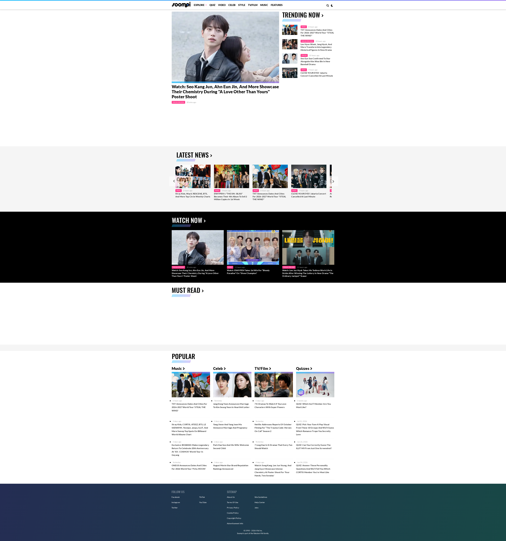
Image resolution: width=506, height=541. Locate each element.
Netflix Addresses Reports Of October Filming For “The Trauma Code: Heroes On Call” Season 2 (273, 427)
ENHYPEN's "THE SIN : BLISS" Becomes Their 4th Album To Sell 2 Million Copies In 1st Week (230, 196)
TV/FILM (252, 5)
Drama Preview (178, 102)
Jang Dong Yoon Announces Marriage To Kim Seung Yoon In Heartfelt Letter (231, 405)
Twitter (175, 507)
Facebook (176, 497)
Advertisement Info (235, 523)
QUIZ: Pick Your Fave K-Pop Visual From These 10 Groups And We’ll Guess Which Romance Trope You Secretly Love (315, 429)
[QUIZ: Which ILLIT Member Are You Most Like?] (315, 384)
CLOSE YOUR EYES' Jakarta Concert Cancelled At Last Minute (317, 74)
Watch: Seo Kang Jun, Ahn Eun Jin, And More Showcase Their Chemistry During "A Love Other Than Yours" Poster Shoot (225, 91)
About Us (231, 497)
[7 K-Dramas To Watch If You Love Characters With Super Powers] (274, 384)
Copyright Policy (234, 518)
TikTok (202, 497)
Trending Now (301, 14)
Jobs (256, 507)
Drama (304, 55)
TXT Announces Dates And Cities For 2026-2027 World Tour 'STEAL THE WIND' (189, 407)
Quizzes (302, 368)
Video (222, 5)
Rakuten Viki (258, 533)
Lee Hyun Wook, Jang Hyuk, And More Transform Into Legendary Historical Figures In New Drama (316, 47)
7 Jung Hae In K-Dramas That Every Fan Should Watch (273, 447)
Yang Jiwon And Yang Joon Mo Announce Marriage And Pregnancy (230, 426)
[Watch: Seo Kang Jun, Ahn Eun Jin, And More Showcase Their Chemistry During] (225, 47)
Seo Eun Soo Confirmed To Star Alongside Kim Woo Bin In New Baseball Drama (315, 61)
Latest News (192, 154)
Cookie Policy (233, 513)
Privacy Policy (233, 507)
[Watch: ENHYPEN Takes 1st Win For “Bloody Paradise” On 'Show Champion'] (253, 247)
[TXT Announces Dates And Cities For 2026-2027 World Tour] (270, 176)
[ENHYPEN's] (231, 176)
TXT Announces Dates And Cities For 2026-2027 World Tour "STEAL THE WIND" (317, 33)
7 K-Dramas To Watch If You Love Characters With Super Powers (270, 405)
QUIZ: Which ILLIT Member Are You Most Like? (313, 405)
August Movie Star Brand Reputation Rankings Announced (230, 467)
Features (277, 5)
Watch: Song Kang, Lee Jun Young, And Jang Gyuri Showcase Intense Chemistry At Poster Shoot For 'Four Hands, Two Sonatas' (273, 470)
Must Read (186, 290)
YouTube (202, 502)
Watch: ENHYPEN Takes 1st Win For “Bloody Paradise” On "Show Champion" (248, 271)
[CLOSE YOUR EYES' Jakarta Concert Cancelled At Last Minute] (289, 73)
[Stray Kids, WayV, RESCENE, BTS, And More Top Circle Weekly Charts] (193, 176)
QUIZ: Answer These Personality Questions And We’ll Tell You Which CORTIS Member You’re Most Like (313, 468)
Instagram (176, 502)
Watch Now (187, 220)
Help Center (260, 502)
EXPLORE (199, 5)
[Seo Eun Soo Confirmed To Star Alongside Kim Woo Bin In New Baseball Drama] (289, 58)
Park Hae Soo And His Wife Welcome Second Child (231, 447)
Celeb (231, 5)
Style (241, 5)
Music (264, 5)
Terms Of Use (232, 502)
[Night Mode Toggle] (332, 6)
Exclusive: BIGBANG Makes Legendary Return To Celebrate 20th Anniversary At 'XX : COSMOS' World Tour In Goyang (190, 450)
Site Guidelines (261, 497)
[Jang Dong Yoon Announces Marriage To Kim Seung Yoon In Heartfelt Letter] (232, 384)
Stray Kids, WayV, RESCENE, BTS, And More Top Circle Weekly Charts (192, 195)
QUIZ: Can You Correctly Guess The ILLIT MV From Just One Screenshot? (314, 447)
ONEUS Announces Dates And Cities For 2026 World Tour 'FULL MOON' (189, 467)
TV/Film (261, 368)
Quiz (212, 5)
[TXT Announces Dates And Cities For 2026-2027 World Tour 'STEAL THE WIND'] (289, 30)
